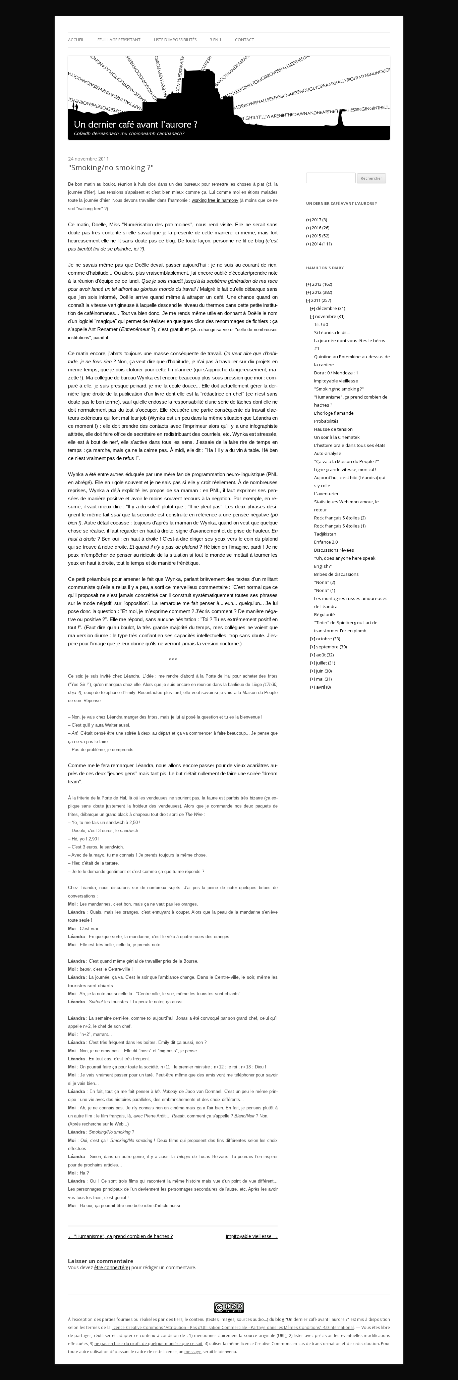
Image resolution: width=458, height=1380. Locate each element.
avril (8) (320, 687)
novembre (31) (327, 316)
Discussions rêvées (334, 550)
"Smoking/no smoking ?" (339, 389)
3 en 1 (216, 40)
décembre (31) (327, 308)
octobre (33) (325, 639)
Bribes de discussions (336, 574)
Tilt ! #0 (321, 324)
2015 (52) (317, 236)
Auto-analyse (327, 453)
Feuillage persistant (119, 40)
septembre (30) (328, 647)
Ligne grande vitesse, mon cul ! (345, 469)
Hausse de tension (333, 429)
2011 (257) (318, 300)
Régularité (324, 614)
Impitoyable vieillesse (252, 1236)
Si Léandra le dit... (332, 332)
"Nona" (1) (324, 590)
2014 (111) (319, 244)
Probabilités (326, 421)
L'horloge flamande (334, 413)
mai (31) (321, 679)
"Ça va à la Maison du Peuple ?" (346, 461)
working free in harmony (215, 200)
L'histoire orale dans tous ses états (350, 445)
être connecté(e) (112, 1267)
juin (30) (321, 671)
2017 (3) (316, 220)
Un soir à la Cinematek (337, 437)
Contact (244, 40)
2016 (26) (317, 228)
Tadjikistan (325, 534)
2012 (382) (319, 292)
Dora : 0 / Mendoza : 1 (336, 373)
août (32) (322, 655)
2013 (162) (319, 284)
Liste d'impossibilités (175, 40)
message (193, 1351)
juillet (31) (322, 663)
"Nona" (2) (324, 582)
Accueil (76, 40)
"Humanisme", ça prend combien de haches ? (120, 1236)
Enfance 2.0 (326, 542)
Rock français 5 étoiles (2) (339, 518)
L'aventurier (326, 494)
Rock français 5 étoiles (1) (339, 526)
